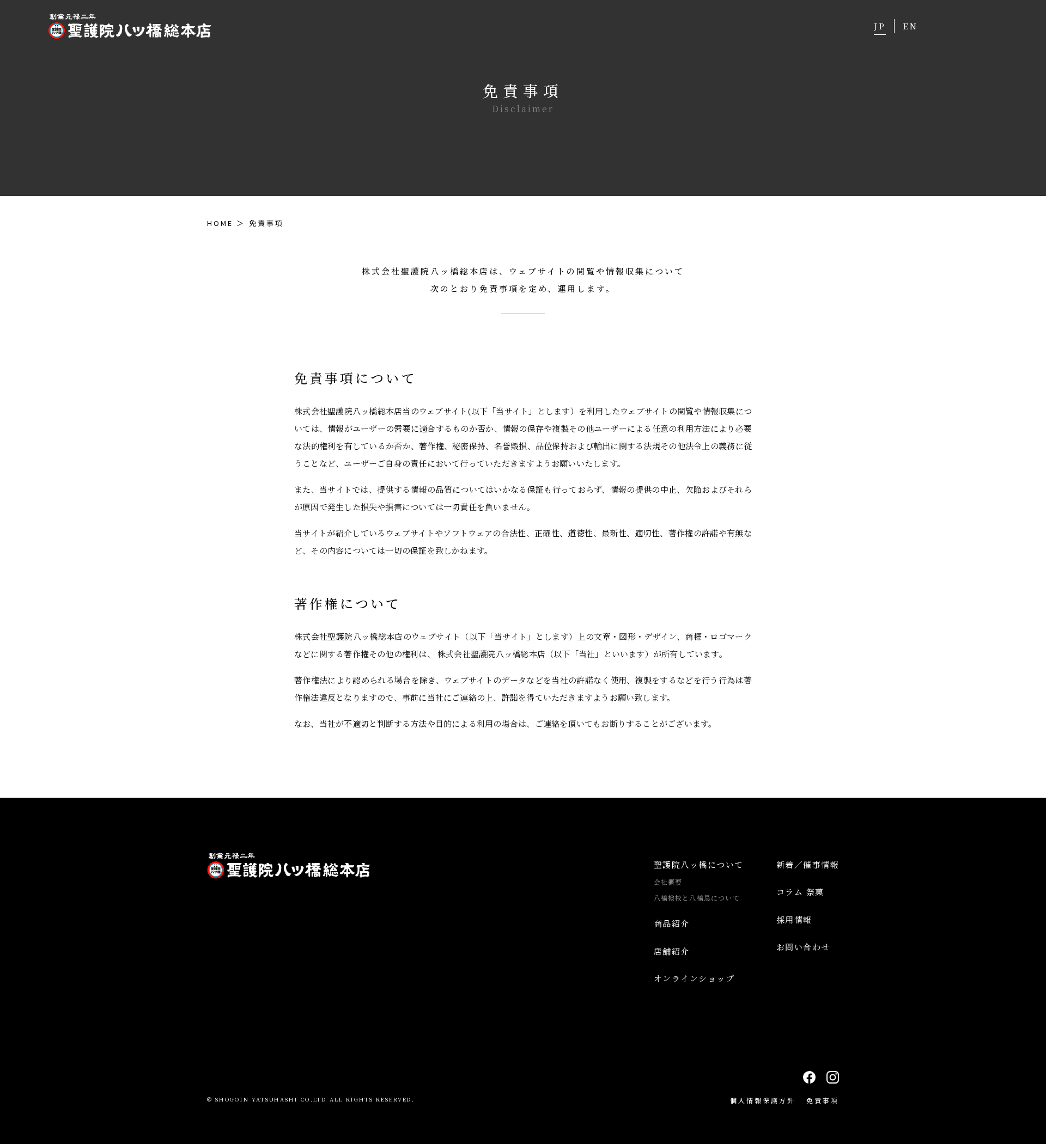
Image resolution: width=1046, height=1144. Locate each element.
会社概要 (668, 881)
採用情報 (794, 919)
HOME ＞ (226, 223)
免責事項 (822, 1100)
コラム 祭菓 (800, 891)
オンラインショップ (694, 978)
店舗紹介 (672, 951)
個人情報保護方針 (762, 1100)
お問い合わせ (803, 946)
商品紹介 (672, 923)
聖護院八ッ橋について (699, 864)
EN (910, 26)
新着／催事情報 (808, 864)
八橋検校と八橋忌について (697, 897)
